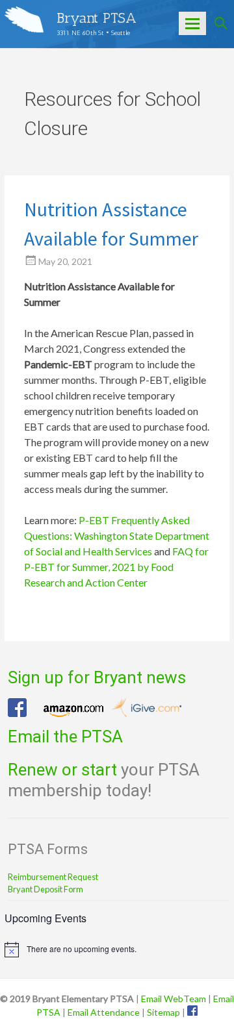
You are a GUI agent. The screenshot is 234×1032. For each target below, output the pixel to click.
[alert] (117, 949)
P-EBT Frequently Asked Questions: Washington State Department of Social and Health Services (116, 535)
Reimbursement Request (53, 877)
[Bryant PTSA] (24, 19)
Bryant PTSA (96, 18)
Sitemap (163, 1012)
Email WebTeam (173, 998)
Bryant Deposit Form (45, 889)
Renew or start (62, 769)
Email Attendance (104, 1012)
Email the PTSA (65, 736)
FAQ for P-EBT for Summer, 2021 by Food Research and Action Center (116, 566)
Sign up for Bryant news (97, 677)
